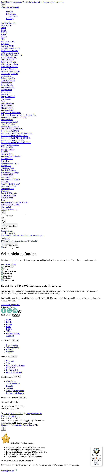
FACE (8, 322)
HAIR (8, 327)
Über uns (10, 361)
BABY (9, 329)
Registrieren (10, 233)
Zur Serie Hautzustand (10, 145)
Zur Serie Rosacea (8, 170)
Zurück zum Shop (8, 264)
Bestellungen (38, 235)
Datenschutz (28, 425)
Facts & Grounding (14, 372)
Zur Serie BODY (8, 87)
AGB (35, 425)
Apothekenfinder (13, 384)
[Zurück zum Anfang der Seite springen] (3, 428)
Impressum (18, 425)
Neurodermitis (12, 345)
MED (8, 320)
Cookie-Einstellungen (15, 393)
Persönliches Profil (17, 235)
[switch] (96, 463)
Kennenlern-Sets (13, 333)
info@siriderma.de (34, 414)
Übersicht (5, 235)
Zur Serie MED (7, 46)
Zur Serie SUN (7, 119)
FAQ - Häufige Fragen (15, 365)
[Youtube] (9, 313)
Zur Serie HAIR (7, 103)
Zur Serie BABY (8, 110)
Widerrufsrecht (7, 425)
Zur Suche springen (31, 2)
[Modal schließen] (33, 443)
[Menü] (3, 4)
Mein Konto (11, 381)
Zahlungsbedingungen (15, 391)
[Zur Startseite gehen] (10, 7)
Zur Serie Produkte (8, 23)
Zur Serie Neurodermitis (11, 156)
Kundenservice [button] (7, 377)
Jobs (8, 363)
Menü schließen (11, 226)
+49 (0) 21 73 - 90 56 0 (13, 414)
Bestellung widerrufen (10, 416)
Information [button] (6, 356)
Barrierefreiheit (12, 370)
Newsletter (10, 368)
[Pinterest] (19, 313)
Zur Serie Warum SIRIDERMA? (14, 202)
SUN (8, 331)
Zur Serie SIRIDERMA (10, 179)
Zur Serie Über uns (9, 193)
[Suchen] (3, 212)
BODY (9, 324)
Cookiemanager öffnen (10, 305)
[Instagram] (15, 313)
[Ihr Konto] (3, 221)
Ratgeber (9, 352)
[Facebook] (4, 313)
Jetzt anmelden (7, 231)
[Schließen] (2, 432)
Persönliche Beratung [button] (10, 397)
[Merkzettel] (2, 218)
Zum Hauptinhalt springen (12, 2)
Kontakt (9, 386)
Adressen (29, 235)
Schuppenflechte (13, 347)
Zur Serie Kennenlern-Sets (12, 129)
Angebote (10, 336)
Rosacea (9, 349)
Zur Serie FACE (7, 60)
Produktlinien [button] (6, 315)
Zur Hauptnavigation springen (51, 2)
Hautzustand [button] (6, 340)
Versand (9, 388)
